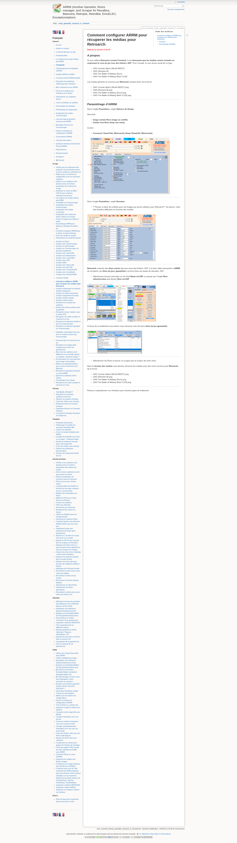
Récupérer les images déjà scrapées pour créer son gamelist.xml (66, 347)
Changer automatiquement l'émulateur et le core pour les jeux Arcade (67, 728)
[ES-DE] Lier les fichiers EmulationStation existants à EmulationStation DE (66, 672)
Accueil (58, 45)
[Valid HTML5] (124, 837)
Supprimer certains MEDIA (66, 787)
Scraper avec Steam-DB (65, 265)
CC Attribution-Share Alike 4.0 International (155, 834)
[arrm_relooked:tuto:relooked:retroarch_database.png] (121, 302)
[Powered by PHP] (112, 837)
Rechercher (183, 6)
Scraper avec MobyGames (66, 256)
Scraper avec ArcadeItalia (65, 272)
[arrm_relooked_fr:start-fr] (61, 32)
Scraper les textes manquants (67, 293)
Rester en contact (62, 48)
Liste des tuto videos (63, 140)
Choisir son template (63, 430)
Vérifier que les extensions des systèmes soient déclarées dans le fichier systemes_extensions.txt (68, 169)
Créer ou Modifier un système (67, 103)
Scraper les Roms (62, 241)
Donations (60, 157)
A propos (162, 42)
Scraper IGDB (61, 263)
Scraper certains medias (65, 298)
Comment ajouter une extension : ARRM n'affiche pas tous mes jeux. (68, 523)
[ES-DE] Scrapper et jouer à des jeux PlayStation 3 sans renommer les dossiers (68, 679)
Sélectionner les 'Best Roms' (66, 585)
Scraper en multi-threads (65, 246)
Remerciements (62, 153)
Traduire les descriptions (65, 693)
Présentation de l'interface (65, 106)
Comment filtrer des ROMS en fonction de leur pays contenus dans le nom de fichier (67, 488)
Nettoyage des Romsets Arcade (67, 569)
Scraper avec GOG (63, 260)
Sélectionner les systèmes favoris (68, 238)
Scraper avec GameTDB (65, 253)
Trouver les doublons (64, 503)
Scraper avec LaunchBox (65, 258)
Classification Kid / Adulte (65, 380)
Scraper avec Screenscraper (66, 244)
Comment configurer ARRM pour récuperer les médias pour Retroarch (68, 283)
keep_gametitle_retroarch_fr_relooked (74, 23)
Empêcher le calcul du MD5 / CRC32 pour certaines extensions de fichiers (66, 193)
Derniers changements (175, 9)
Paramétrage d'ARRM (167, 44)
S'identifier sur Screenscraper (67, 203)
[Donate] (101, 837)
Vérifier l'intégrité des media (66, 658)
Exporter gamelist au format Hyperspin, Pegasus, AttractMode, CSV (66, 632)
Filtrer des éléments (63, 505)
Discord (61, 160)
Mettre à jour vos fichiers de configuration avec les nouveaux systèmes (68, 176)
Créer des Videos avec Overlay (67, 401)
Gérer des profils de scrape (66, 236)
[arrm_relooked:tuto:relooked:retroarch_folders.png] (121, 237)
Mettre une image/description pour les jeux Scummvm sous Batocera (67, 366)
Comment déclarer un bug (65, 52)
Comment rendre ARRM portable (68, 78)
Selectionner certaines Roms (66, 519)
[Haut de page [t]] (187, 35)
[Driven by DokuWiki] (147, 837)
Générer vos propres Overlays (67, 399)
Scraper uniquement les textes (67, 296)
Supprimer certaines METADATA (68, 623)
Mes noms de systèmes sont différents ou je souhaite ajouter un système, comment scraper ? (68, 354)
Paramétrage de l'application (66, 110)
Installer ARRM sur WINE (65, 74)
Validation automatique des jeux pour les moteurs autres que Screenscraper (68, 334)
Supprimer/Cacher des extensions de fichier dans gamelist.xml (65, 531)
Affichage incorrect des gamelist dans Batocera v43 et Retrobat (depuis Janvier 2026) (68, 604)
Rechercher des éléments (65, 507)
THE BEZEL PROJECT (64, 392)
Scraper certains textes (64, 300)
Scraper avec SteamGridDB (66, 274)
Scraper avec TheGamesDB (66, 270)
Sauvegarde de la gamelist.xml (67, 642)
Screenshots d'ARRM (64, 137)
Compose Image (62, 278)
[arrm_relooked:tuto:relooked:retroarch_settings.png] (128, 166)
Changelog (60, 65)
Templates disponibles (64, 423)
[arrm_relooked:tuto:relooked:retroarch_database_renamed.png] (114, 342)
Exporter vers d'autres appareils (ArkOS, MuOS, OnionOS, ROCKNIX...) (68, 686)
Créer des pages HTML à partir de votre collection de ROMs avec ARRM (67, 749)
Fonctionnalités (61, 56)
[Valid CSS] (135, 837)
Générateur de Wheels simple (67, 691)
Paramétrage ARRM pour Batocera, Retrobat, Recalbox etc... (67, 226)
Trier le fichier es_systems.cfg (67, 705)
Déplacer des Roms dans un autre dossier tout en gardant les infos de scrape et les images (68, 547)
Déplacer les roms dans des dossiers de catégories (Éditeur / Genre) (68, 564)
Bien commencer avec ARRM (67, 87)
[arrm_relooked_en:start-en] (55, 32)
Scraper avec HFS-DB (64, 267)
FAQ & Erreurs (61, 150)
